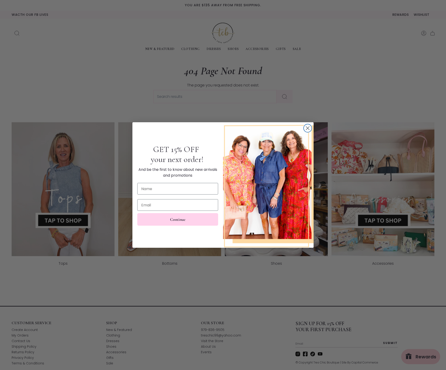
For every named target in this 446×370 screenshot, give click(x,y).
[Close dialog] (308, 128)
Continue (178, 219)
